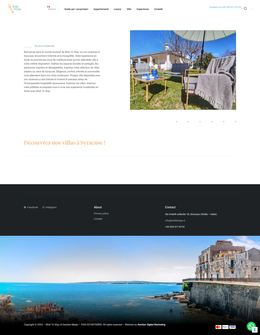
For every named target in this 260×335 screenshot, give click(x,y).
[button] (251, 326)
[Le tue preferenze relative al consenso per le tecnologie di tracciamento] (255, 330)
